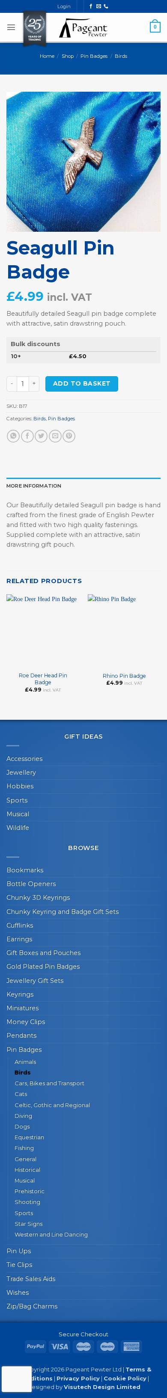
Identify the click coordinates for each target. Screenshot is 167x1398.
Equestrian (29, 1137)
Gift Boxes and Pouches (43, 953)
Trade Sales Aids (30, 1279)
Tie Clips (19, 1265)
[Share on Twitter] (41, 436)
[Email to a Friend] (55, 436)
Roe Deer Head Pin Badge (43, 679)
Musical (17, 814)
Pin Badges (94, 56)
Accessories (24, 759)
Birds (121, 56)
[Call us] (106, 6)
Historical (27, 1169)
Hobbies (19, 786)
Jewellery (21, 772)
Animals (25, 1061)
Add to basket (81, 383)
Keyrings (19, 994)
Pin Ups (18, 1251)
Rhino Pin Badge (124, 676)
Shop (68, 56)
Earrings (19, 939)
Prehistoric (30, 1191)
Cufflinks (19, 925)
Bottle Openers (31, 884)
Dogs (22, 1126)
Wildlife (17, 828)
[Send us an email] (98, 6)
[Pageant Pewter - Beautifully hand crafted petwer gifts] (83, 28)
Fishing (24, 1147)
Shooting (27, 1201)
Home (47, 56)
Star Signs (28, 1223)
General (25, 1159)
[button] (11, 27)
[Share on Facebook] (27, 436)
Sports (16, 800)
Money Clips (25, 1022)
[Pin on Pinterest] (69, 436)
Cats (21, 1093)
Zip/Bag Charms (31, 1306)
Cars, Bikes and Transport (49, 1083)
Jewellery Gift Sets (34, 981)
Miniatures (22, 1008)
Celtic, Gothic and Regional (52, 1105)
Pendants (21, 1035)
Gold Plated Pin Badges (43, 966)
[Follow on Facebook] (91, 6)
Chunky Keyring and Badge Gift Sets (62, 912)
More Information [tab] (34, 486)
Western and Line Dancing (51, 1234)
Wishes (17, 1292)
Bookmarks (24, 870)
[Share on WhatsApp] (13, 436)
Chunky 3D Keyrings (38, 897)
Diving (23, 1115)
